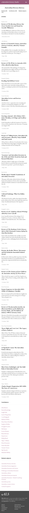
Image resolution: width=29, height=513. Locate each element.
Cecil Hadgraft (5, 417)
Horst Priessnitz (5, 443)
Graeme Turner (5, 448)
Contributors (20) (13, 11)
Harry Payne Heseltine (7, 422)
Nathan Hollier (5, 419)
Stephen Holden (5, 424)
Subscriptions (17, 505)
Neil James (4, 429)
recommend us (4, 501)
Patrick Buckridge (5, 410)
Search (3, 505)
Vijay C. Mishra (5, 440)
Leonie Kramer (5, 431)
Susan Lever (4, 436)
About (2, 510)
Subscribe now (4, 498)
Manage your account (19, 506)
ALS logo (10, 2)
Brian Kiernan (5, 433)
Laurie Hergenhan (6, 414)
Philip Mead (4, 438)
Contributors (4, 507)
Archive (3, 506)
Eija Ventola (4, 450)
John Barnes (4, 407)
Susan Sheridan (5, 445)
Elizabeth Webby (5, 452)
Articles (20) (4, 11)
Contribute (3, 509)
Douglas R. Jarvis (5, 426)
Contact (16, 509)
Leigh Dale (4, 412)
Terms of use (17, 507)
